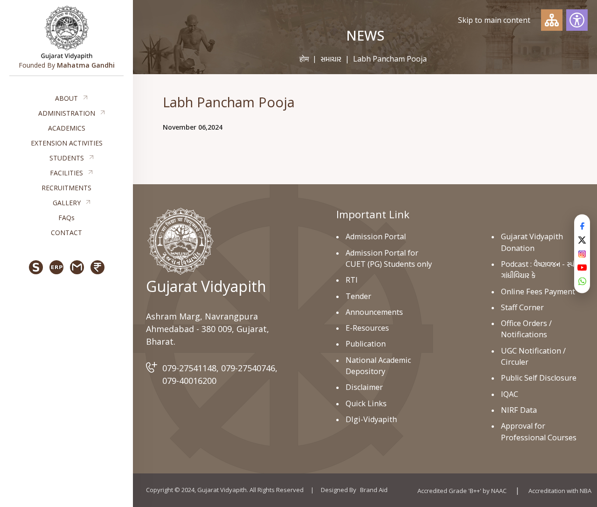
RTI (352, 280)
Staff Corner (522, 307)
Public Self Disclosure (538, 378)
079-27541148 (189, 368)
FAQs (66, 217)
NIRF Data (519, 410)
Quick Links (366, 403)
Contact (66, 232)
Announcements (374, 312)
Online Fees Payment (538, 291)
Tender (358, 296)
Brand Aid (374, 490)
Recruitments (66, 187)
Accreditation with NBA (559, 490)
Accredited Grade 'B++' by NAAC (462, 490)
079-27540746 (248, 368)
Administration (66, 113)
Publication (366, 344)
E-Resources (367, 328)
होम (304, 59)
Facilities (66, 172)
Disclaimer (364, 387)
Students (66, 157)
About (66, 98)
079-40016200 (189, 380)
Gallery (67, 202)
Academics (66, 128)
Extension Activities (67, 143)
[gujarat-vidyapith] (180, 241)
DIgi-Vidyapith (371, 419)
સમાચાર (330, 59)
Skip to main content (494, 20)
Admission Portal (376, 236)
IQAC (509, 394)
